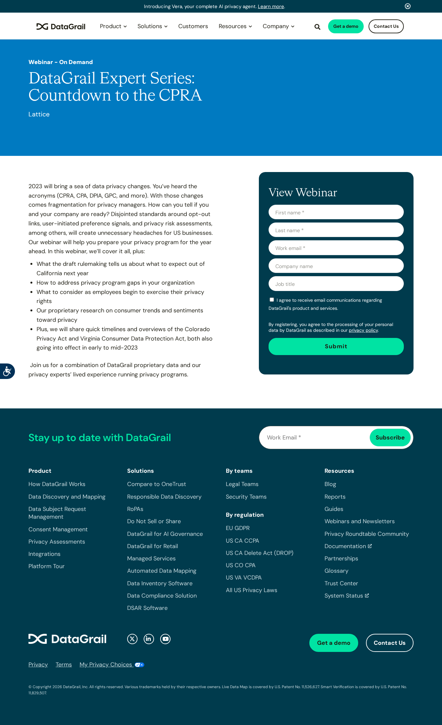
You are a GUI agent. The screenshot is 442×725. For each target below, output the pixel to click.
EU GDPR (238, 528)
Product (110, 26)
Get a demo (346, 26)
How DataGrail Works (56, 484)
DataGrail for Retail (152, 546)
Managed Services (151, 558)
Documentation (345, 546)
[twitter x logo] (132, 639)
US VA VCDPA (244, 577)
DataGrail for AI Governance (165, 534)
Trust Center (341, 583)
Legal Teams (242, 484)
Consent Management (58, 529)
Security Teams (246, 497)
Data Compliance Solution (162, 596)
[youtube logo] (165, 639)
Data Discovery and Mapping (66, 497)
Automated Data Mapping (161, 571)
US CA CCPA (242, 541)
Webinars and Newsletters (360, 521)
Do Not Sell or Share (154, 521)
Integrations (44, 554)
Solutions (150, 26)
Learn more (271, 6)
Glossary (336, 571)
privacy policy (363, 330)
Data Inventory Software (160, 583)
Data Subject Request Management (57, 513)
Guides (334, 509)
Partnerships (341, 558)
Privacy (38, 664)
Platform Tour (46, 566)
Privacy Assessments (56, 542)
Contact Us (386, 26)
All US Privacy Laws (251, 590)
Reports (335, 497)
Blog (330, 484)
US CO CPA (241, 565)
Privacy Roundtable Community (367, 534)
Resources (233, 26)
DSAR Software (147, 608)
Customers (193, 26)
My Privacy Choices (107, 664)
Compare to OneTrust (156, 484)
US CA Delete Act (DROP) (259, 553)
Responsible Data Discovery (164, 497)
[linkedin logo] (149, 639)
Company (276, 26)
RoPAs (135, 509)
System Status (344, 596)
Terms (64, 664)
